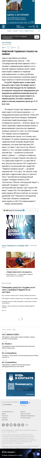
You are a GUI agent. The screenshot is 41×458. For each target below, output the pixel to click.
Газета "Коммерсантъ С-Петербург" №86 (15, 245)
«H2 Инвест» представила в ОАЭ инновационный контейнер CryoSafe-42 (20, 356)
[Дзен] (11, 424)
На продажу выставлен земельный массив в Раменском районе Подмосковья (18, 347)
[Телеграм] (3, 424)
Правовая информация (27, 416)
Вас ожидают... (10, 452)
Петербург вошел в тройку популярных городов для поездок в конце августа (19, 302)
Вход (30, 26)
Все (14, 329)
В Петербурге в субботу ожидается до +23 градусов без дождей (20, 298)
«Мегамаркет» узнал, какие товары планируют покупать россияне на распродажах (18, 338)
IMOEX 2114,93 (29, 31)
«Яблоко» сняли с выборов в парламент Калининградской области (18, 306)
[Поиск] (33, 26)
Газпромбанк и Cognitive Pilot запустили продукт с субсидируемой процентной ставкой (16, 365)
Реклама (4, 418)
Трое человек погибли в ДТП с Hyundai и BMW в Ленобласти (19, 295)
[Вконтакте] (7, 424)
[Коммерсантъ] (3, 26)
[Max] (22, 424)
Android (22, 411)
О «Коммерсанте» (7, 411)
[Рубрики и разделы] (37, 26)
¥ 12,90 (21, 31)
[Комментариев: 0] (8, 47)
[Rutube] (18, 424)
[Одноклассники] (15, 424)
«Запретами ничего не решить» (19, 272)
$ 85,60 (9, 31)
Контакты (5, 416)
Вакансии (5, 420)
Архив (4, 414)
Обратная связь (25, 414)
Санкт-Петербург (6, 42)
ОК (37, 37)
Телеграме (18, 210)
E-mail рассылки (25, 418)
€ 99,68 (15, 31)
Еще (3, 310)
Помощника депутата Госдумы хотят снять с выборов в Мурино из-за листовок (18, 289)
